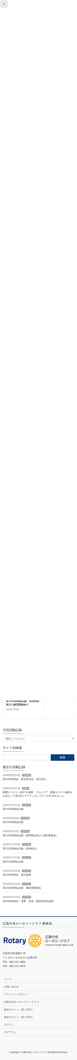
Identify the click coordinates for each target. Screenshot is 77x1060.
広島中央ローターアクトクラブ (21, 1002)
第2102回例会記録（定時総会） (20, 848)
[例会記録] (59, 705)
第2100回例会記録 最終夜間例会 (22, 887)
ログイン (9, 1024)
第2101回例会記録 (13, 861)
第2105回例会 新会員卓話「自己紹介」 (26, 779)
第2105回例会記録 (13, 808)
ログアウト (10, 1032)
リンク (7, 979)
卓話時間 (26, 775)
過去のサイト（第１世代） (19, 1009)
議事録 (25, 788)
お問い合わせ (11, 986)
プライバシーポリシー (16, 994)
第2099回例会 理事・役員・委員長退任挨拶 (28, 901)
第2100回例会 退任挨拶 (17, 874)
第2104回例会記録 (13, 822)
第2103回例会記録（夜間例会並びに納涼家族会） (31, 835)
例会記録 (26, 805)
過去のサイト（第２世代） (19, 1017)
